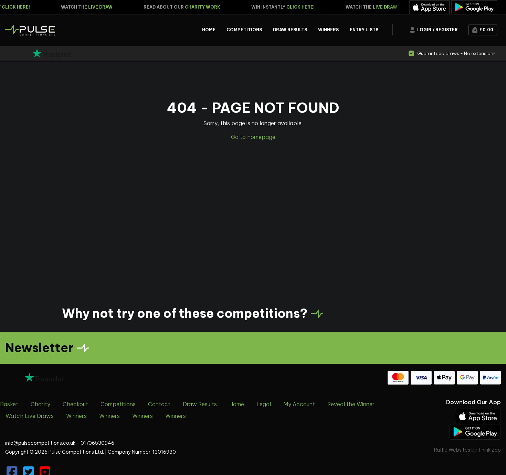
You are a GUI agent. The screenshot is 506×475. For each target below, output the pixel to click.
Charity (40, 404)
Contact (159, 404)
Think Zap (489, 450)
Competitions (118, 404)
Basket (9, 404)
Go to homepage (253, 136)
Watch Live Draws (30, 415)
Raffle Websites (452, 450)
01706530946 (97, 443)
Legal (263, 404)
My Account (299, 404)
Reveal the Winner (351, 404)
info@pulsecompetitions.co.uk (40, 443)
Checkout (75, 404)
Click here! (297, 7)
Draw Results (200, 404)
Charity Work (199, 7)
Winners (76, 415)
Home (236, 404)
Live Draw (97, 7)
